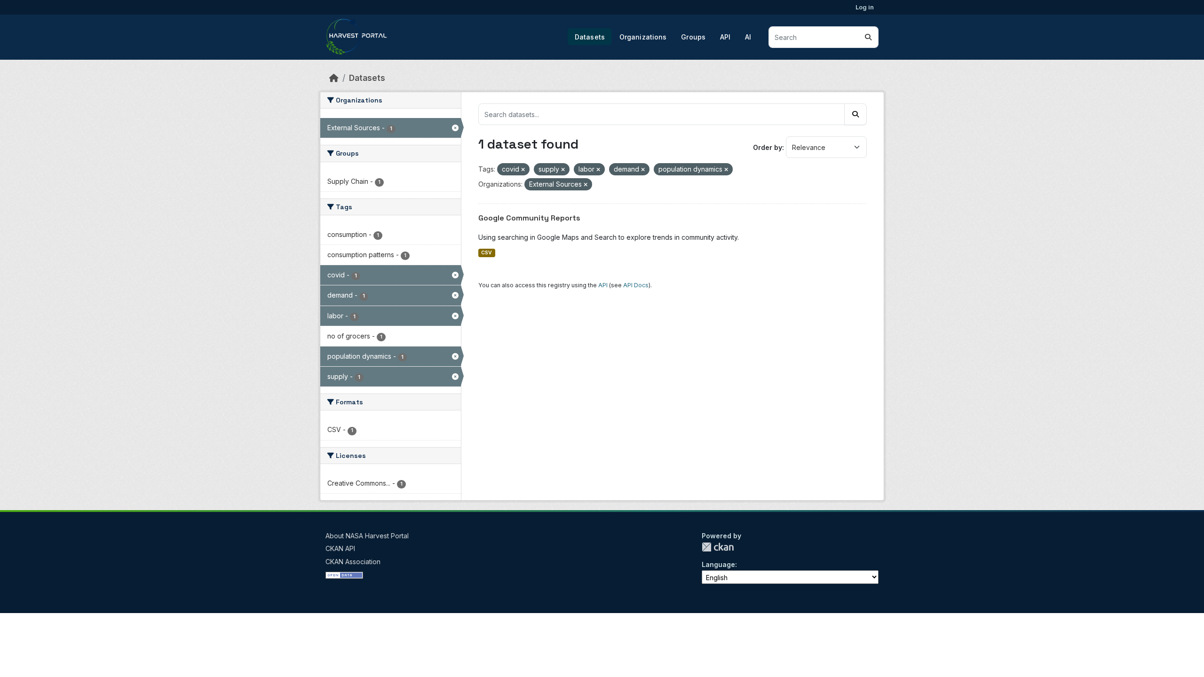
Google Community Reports (529, 218)
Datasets (590, 37)
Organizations (643, 37)
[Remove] (523, 169)
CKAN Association (352, 562)
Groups (693, 37)
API (725, 37)
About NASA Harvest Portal (367, 536)
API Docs (636, 285)
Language (718, 564)
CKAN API (340, 548)
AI (748, 37)
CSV (486, 253)
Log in (864, 7)
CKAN (718, 547)
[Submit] (868, 37)
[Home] (334, 78)
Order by (767, 147)
